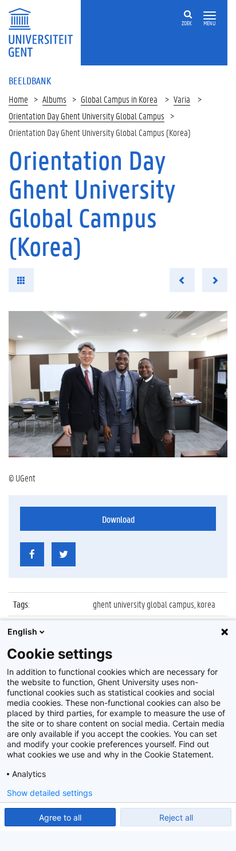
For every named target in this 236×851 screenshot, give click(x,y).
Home (18, 99)
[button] (210, 16)
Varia (182, 99)
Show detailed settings (49, 793)
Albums (54, 99)
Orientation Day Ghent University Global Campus (86, 116)
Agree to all (60, 817)
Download (118, 519)
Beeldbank (30, 80)
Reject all (176, 817)
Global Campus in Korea (119, 99)
